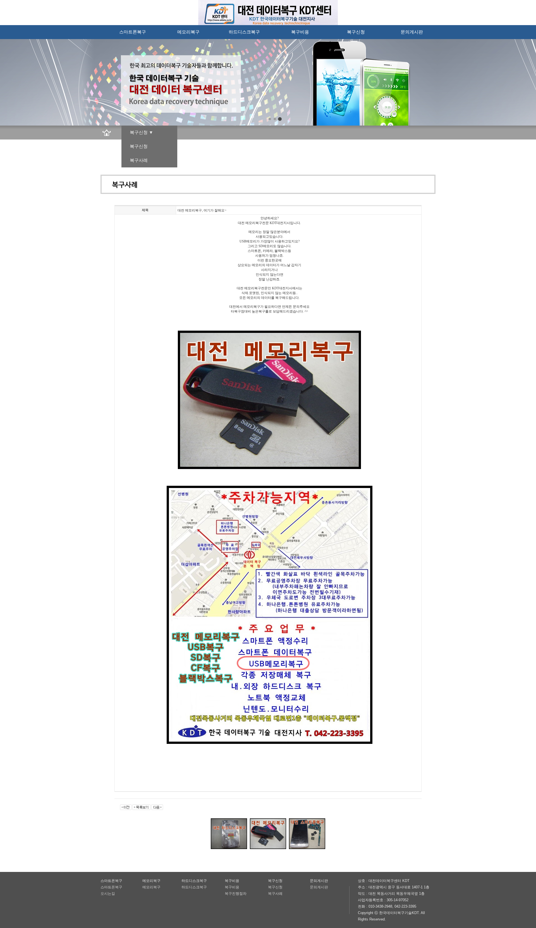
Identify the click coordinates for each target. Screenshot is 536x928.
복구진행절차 (236, 893)
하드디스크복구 (244, 32)
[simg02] (275, 119)
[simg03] (280, 119)
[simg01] (270, 119)
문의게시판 (412, 32)
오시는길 (107, 893)
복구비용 (300, 32)
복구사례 (139, 160)
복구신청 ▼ (141, 132)
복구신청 (356, 32)
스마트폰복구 (132, 32)
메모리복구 (188, 32)
